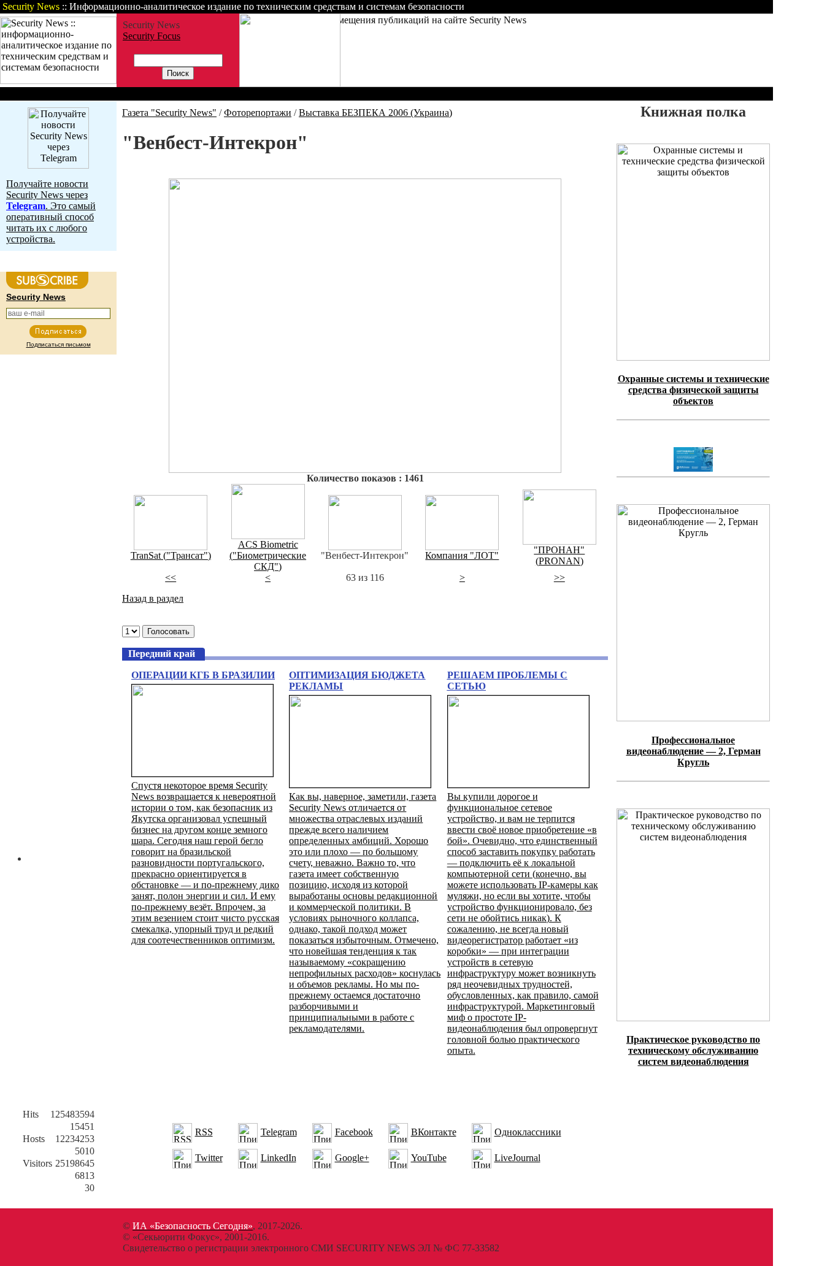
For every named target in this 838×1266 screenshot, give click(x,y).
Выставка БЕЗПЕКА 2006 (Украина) (375, 112)
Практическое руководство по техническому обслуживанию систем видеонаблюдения (693, 1050)
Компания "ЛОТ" (462, 555)
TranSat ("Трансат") (171, 555)
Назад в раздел (152, 598)
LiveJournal (517, 1158)
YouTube (429, 1158)
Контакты (670, 6)
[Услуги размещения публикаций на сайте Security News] (289, 84)
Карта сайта (734, 6)
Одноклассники (527, 1132)
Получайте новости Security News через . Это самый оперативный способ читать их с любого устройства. (51, 211)
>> (559, 577)
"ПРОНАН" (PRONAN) (559, 555)
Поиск (615, 6)
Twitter (209, 1158)
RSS (204, 1132)
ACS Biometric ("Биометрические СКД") (267, 555)
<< (170, 577)
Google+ (352, 1158)
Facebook (354, 1132)
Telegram (279, 1132)
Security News (36, 297)
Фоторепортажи (257, 112)
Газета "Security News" (169, 112)
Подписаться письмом (58, 344)
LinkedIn (278, 1158)
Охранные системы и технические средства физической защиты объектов (693, 390)
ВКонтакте (433, 1132)
